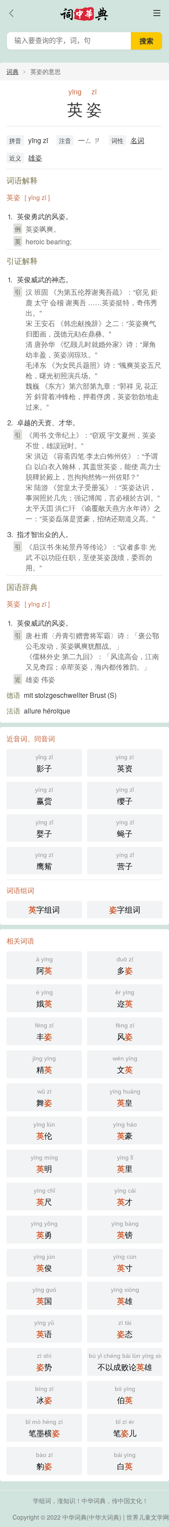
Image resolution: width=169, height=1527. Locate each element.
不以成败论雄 (125, 1362)
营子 (125, 861)
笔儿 (124, 1428)
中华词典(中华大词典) (91, 1517)
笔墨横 (44, 1428)
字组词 (44, 909)
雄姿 (35, 158)
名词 (137, 140)
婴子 (44, 829)
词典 (12, 71)
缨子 (125, 796)
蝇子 (125, 829)
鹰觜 (44, 861)
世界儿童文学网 (148, 1517)
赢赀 (44, 796)
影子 (44, 763)
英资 (125, 763)
